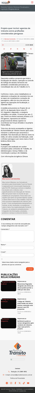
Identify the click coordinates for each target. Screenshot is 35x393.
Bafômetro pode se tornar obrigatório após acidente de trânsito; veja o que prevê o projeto (26, 325)
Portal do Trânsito (7, 7)
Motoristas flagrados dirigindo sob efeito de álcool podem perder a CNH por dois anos (25, 287)
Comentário (5, 229)
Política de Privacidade (17, 378)
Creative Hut (22, 391)
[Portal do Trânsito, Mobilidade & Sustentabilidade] (17, 349)
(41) (22, 372)
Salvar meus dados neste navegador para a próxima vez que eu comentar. (15, 263)
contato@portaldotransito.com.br (21, 375)
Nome (3, 245)
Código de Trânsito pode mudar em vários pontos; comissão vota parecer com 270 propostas (25, 305)
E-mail (3, 252)
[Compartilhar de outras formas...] (31, 49)
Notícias (16, 7)
